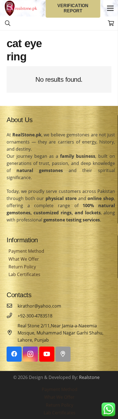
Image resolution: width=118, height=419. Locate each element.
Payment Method (26, 251)
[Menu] (110, 8)
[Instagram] (30, 354)
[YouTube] (46, 354)
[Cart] (111, 23)
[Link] (20, 8)
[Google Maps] (63, 354)
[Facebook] (14, 354)
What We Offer (24, 259)
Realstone (89, 377)
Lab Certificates (24, 274)
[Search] (8, 23)
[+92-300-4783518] (12, 315)
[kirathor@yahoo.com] (12, 306)
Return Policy (22, 267)
